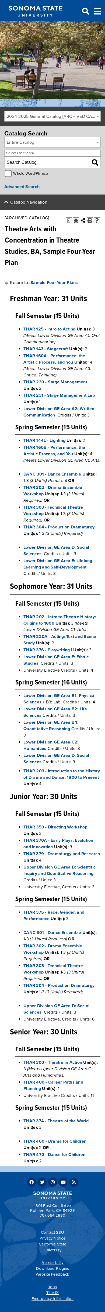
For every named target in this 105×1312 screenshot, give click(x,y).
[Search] (95, 162)
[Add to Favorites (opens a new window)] (76, 220)
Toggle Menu (97, 11)
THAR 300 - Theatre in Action (52, 1062)
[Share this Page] (83, 220)
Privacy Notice (52, 1238)
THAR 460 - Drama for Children (54, 1141)
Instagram (52, 1182)
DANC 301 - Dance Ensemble (52, 474)
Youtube (63, 1182)
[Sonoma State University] (35, 21)
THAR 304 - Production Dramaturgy (58, 527)
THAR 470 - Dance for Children (54, 1154)
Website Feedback (52, 1274)
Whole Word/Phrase (30, 173)
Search (85, 11)
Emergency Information (53, 1298)
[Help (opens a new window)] (97, 220)
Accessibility (52, 1262)
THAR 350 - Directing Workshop (55, 827)
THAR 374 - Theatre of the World (56, 1121)
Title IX (52, 1292)
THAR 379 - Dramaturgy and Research (61, 854)
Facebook (31, 1182)
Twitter (42, 1182)
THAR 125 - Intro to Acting (49, 329)
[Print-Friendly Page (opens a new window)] (90, 220)
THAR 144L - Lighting (44, 440)
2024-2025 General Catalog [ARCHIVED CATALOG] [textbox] (53, 116)
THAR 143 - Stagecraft (45, 349)
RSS (73, 1182)
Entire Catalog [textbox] (20, 142)
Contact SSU (52, 1232)
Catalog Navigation (28, 202)
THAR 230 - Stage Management (55, 382)
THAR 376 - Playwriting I (47, 650)
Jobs (52, 1286)
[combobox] (52, 116)
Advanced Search (22, 186)
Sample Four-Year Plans (54, 282)
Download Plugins (52, 1268)
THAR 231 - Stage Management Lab (59, 395)
